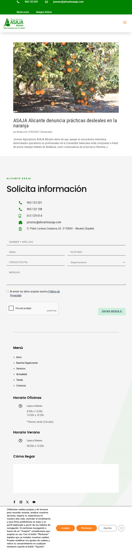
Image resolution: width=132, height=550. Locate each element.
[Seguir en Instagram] (21, 502)
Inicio (19, 357)
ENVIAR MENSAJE (112, 311)
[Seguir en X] (27, 502)
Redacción (22, 131)
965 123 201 (31, 1)
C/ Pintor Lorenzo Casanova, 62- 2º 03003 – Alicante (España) (60, 228)
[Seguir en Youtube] (34, 502)
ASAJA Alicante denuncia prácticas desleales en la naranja (65, 123)
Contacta (21, 385)
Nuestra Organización (27, 362)
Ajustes (107, 528)
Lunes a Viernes (34, 406)
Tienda (19, 379)
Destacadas (46, 131)
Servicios (20, 368)
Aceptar (65, 528)
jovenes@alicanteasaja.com (68, 1)
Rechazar (86, 528)
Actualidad (21, 374)
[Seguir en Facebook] (14, 502)
